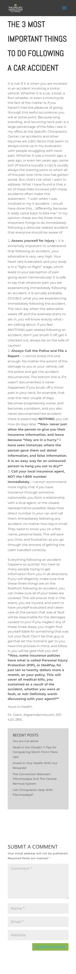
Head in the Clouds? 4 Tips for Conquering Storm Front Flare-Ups (35, 752)
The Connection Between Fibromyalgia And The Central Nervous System (35, 779)
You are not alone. (26, 741)
